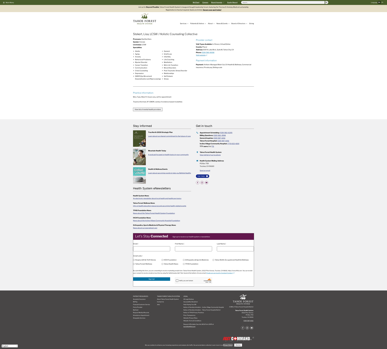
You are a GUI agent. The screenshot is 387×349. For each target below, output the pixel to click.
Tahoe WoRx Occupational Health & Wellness (232, 260)
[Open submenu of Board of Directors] (246, 23)
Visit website (200, 55)
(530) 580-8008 (208, 52)
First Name (179, 244)
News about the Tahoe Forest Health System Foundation (154, 213)
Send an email (205, 171)
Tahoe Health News (171, 264)
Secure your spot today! (212, 10)
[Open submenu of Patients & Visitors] (205, 23)
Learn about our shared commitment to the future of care (169, 136)
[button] (8, 2)
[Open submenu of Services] (187, 23)
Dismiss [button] (238, 345)
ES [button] (382, 2)
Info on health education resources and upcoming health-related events (159, 206)
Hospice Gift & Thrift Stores (145, 260)
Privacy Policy (228, 345)
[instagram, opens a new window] (202, 182)
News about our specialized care (145, 228)
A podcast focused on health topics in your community (168, 155)
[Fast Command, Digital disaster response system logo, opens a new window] (238, 338)
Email (135, 244)
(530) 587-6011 (219, 138)
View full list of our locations (210, 155)
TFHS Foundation (191, 264)
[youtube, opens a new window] (206, 182)
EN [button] (379, 2)
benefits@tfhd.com (189, 326)
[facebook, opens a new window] (197, 182)
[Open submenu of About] (213, 23)
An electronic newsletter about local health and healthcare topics (157, 198)
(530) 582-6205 (226, 133)
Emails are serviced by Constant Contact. (219, 273)
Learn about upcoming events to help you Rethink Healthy (169, 173)
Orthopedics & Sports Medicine (197, 260)
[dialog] (193, 345)
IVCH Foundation (170, 260)
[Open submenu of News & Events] (228, 23)
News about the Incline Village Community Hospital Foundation (156, 221)
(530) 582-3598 (219, 135)
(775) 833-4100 (233, 144)
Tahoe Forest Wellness (143, 264)
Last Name (221, 244)
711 (213, 146)
